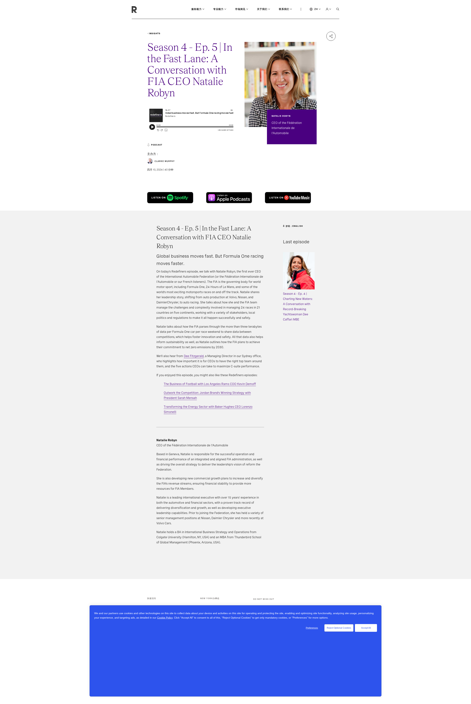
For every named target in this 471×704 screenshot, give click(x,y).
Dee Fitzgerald (194, 356)
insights (154, 33)
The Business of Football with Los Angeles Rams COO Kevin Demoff (210, 384)
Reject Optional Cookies (339, 628)
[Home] (140, 9)
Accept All (366, 628)
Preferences (312, 628)
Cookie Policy (165, 617)
